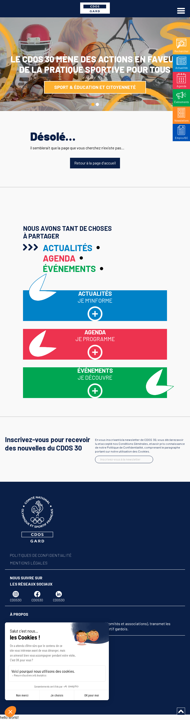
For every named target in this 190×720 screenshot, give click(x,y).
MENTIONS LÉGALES (29, 562)
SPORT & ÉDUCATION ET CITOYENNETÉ (95, 87)
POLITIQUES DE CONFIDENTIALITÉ (40, 555)
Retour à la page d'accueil (95, 162)
